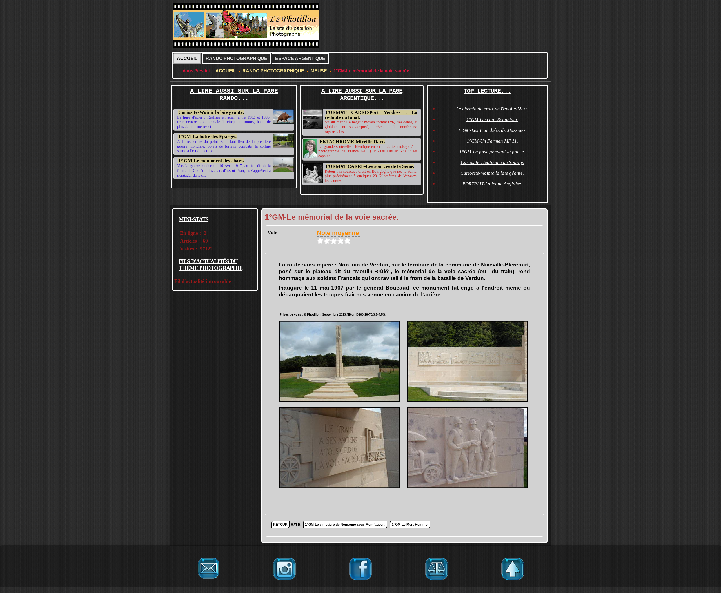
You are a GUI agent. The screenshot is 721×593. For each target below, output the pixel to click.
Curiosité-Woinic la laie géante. (211, 112)
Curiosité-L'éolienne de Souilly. (492, 162)
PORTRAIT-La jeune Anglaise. (492, 183)
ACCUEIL (187, 58)
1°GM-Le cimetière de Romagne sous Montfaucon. (345, 525)
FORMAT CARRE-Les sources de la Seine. (370, 166)
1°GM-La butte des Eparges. (207, 136)
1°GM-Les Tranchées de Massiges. (492, 130)
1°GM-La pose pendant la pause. (492, 151)
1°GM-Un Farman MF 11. (492, 141)
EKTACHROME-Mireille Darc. (352, 141)
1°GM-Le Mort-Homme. (410, 525)
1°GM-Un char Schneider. (492, 119)
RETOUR (280, 525)
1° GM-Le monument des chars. (211, 160)
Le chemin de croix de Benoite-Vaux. (492, 109)
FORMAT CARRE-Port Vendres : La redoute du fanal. (371, 115)
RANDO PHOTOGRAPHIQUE (236, 58)
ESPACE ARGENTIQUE (300, 58)
